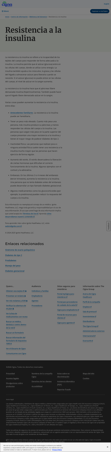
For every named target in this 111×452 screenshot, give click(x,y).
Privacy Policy (57, 450)
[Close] (107, 447)
